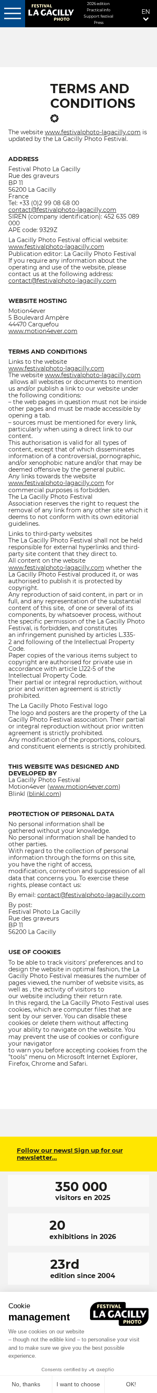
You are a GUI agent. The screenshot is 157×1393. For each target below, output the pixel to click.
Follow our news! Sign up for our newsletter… (70, 1154)
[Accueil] (51, 13)
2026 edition (98, 3)
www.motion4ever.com (42, 331)
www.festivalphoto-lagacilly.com (93, 132)
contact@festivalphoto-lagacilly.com (62, 209)
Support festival (98, 16)
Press (98, 22)
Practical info (99, 10)
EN (146, 12)
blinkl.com (44, 793)
